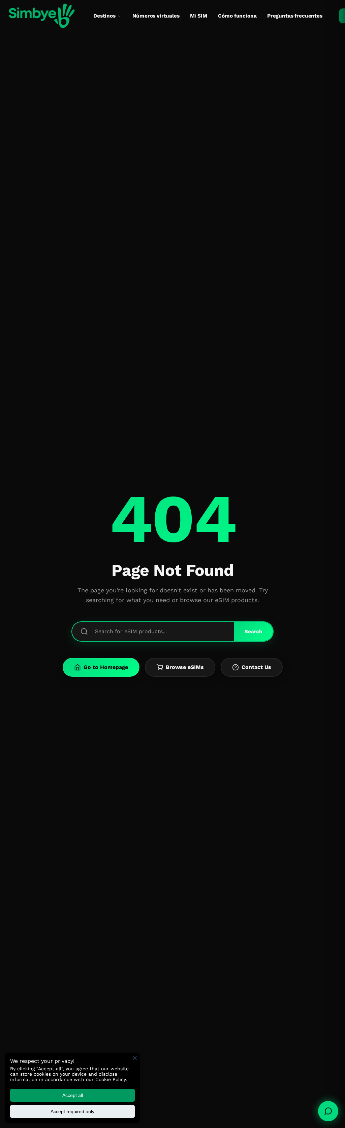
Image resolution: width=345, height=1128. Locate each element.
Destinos (104, 16)
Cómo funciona (237, 16)
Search (253, 631)
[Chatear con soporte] (328, 1111)
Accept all (72, 1095)
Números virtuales (155, 16)
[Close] (135, 1058)
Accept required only (72, 1111)
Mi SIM (198, 16)
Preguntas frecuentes (294, 16)
